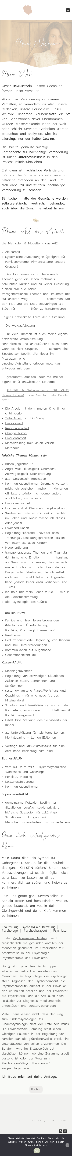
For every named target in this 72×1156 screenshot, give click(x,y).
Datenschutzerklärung (39, 1121)
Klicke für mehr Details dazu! (35, 395)
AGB (53, 1121)
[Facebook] (60, 1131)
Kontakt (63, 1121)
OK (37, 1150)
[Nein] (67, 1145)
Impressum (23, 1121)
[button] (68, 10)
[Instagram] (65, 1131)
